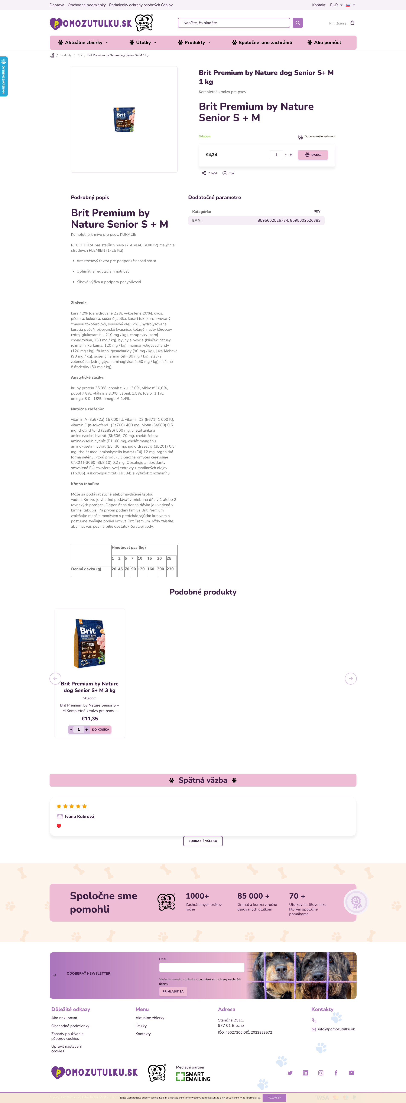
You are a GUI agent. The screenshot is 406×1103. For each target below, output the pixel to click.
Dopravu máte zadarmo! (320, 136)
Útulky (141, 1026)
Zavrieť (267, 179)
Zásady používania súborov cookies (67, 1036)
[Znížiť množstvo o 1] (285, 154)
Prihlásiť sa (173, 992)
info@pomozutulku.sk (336, 1029)
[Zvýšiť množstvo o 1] (290, 154)
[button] (55, 679)
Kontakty (143, 1034)
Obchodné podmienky (87, 5)
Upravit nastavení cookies (66, 1048)
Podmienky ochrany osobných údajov (141, 5)
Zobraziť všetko (203, 841)
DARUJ (316, 155)
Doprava (57, 5)
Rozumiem (274, 1097)
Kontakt (318, 5)
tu (259, 1097)
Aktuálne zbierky (150, 1018)
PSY (317, 211)
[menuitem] (86, 42)
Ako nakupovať (64, 1018)
